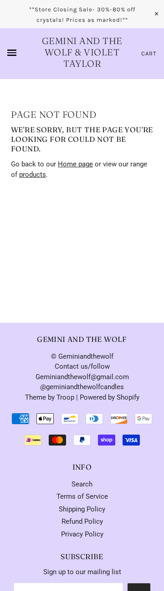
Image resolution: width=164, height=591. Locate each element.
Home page (75, 164)
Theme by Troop (49, 397)
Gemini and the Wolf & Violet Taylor (82, 52)
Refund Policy (82, 521)
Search (82, 484)
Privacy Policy (82, 534)
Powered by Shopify (109, 397)
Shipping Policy (82, 509)
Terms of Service (82, 496)
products (32, 174)
